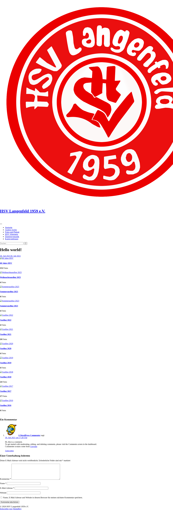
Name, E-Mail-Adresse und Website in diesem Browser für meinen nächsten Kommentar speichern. (43, 497)
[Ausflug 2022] (6, 315)
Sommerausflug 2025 (9, 292)
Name (3, 483)
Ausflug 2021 (5, 334)
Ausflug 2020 (5, 348)
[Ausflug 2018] (6, 372)
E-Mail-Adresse (7, 488)
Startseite (8, 227)
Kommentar (5, 479)
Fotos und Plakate (12, 232)
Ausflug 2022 (5, 320)
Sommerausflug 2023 (9, 306)
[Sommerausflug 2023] (9, 301)
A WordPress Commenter (29, 435)
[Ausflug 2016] (6, 400)
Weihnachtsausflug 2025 (10, 277)
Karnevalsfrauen (11, 239)
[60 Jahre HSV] (6, 258)
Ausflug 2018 (5, 377)
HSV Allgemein (11, 234)
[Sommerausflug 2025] (9, 287)
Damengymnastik (12, 237)
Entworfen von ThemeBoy (11, 509)
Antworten (9, 451)
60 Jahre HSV (6, 263)
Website (3, 493)
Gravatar (33, 446)
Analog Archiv (11, 230)
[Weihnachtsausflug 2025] (11, 272)
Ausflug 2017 (5, 391)
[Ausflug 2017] (6, 386)
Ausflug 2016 (5, 405)
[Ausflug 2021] (6, 329)
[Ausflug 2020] (6, 343)
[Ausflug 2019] (6, 358)
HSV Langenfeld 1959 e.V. (22, 211)
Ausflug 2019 (5, 363)
